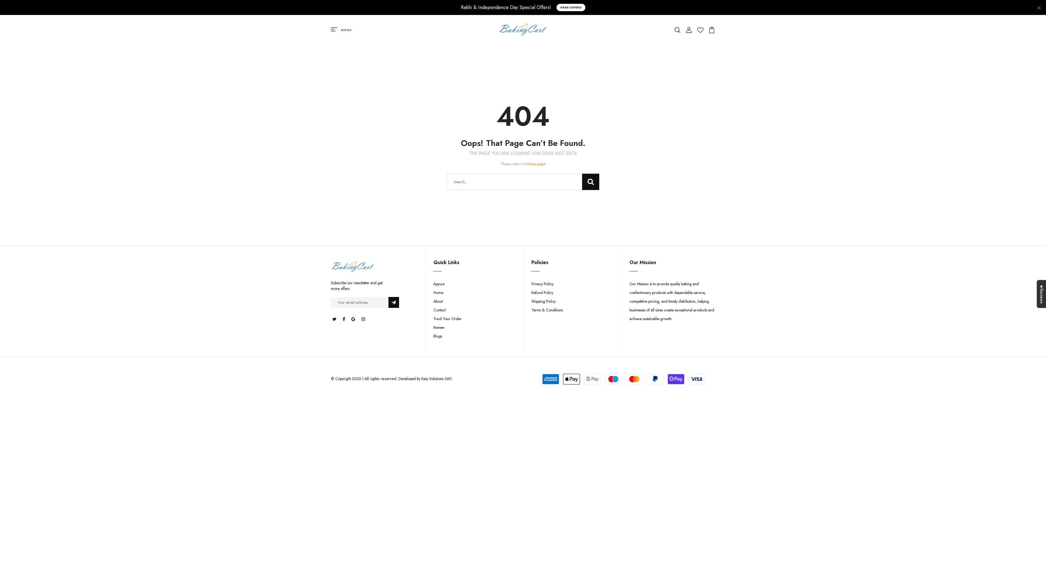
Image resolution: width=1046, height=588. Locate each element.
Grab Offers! (571, 7)
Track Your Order (447, 318)
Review (439, 327)
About (438, 301)
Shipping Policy (543, 301)
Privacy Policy (542, 284)
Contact (439, 310)
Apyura (439, 284)
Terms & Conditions (547, 310)
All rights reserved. (380, 379)
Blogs (437, 336)
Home (438, 292)
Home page (536, 164)
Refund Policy (542, 292)
